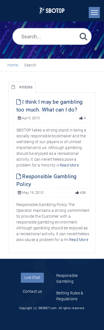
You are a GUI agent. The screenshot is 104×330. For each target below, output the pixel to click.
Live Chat (32, 277)
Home (12, 65)
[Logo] (52, 10)
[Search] (83, 36)
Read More (69, 165)
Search (30, 65)
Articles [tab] (25, 87)
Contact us (32, 291)
